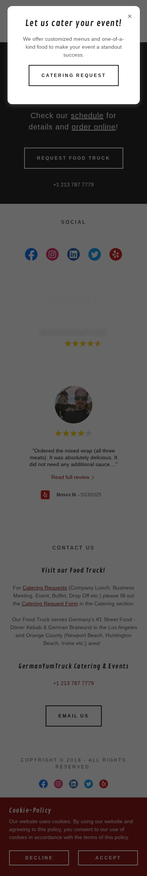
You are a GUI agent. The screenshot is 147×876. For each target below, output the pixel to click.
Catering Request (73, 75)
